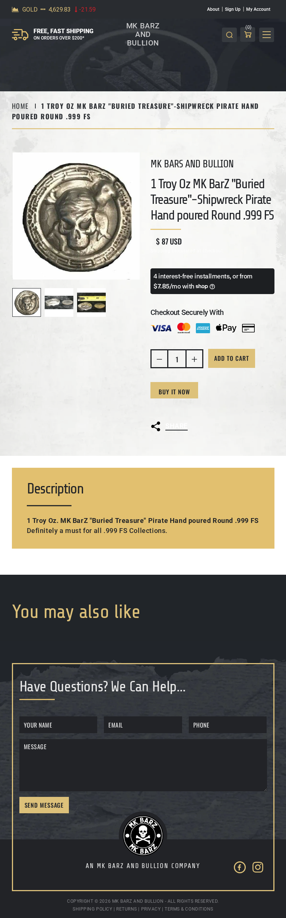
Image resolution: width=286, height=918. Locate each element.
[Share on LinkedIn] (205, 445)
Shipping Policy (92, 909)
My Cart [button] (248, 28)
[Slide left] (20, 302)
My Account (258, 9)
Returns (126, 909)
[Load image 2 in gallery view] (59, 302)
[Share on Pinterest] (225, 445)
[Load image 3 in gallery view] (91, 302)
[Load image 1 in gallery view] (26, 302)
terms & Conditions (189, 909)
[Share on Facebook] (185, 445)
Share (176, 426)
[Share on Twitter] (166, 445)
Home (20, 106)
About (213, 9)
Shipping (160, 250)
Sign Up (233, 9)
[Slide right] (132, 302)
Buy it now (174, 391)
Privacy (151, 909)
